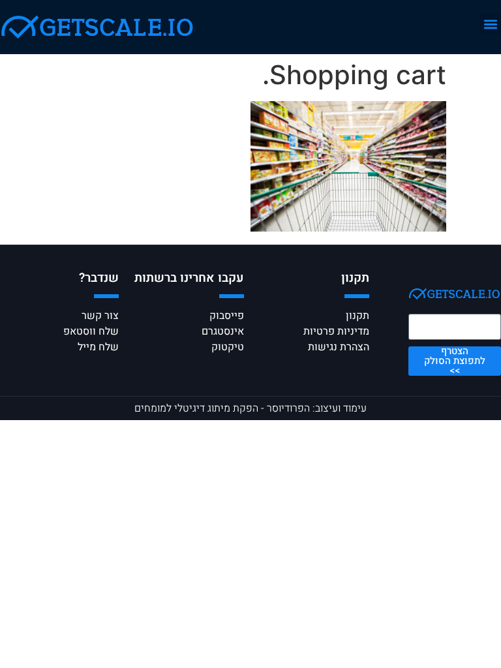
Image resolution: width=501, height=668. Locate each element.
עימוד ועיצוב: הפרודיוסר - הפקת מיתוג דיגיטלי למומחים (250, 408)
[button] (490, 24)
